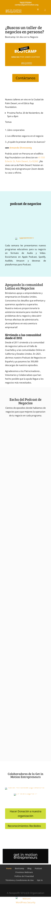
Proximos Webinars (24, 872)
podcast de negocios (25, 204)
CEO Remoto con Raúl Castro (21, 576)
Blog (29, 868)
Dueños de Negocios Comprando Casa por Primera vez (23, 710)
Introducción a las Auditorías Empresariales (21, 490)
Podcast (38, 868)
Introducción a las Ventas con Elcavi (24, 614)
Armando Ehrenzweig (20, 147)
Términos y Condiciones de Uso (19, 880)
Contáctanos (25, 78)
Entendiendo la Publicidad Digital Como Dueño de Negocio (23, 651)
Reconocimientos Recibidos (24, 826)
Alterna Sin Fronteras (18, 690)
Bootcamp (19, 868)
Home (9, 868)
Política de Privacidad (24, 876)
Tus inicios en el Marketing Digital (23, 630)
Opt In (40, 880)
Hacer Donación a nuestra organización (25, 814)
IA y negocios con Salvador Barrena (24, 560)
